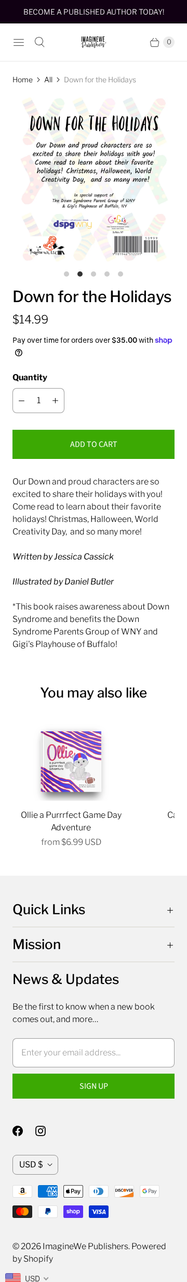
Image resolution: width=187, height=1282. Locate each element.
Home (22, 79)
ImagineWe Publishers (85, 1246)
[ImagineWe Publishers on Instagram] (46, 1130)
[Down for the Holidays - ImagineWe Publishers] (93, 179)
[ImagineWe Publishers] (93, 42)
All (48, 79)
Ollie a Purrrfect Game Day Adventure (71, 821)
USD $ (31, 1164)
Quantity (29, 377)
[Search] (39, 42)
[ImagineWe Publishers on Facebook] (23, 1130)
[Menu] (18, 42)
